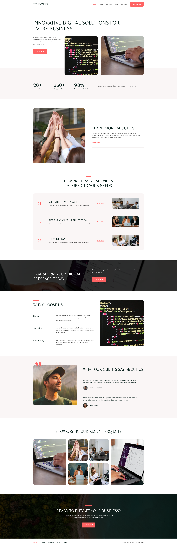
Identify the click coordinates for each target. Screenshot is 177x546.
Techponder (40, 4)
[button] (137, 4)
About (101, 4)
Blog (116, 4)
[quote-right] (38, 364)
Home (94, 4)
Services (109, 4)
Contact (124, 4)
